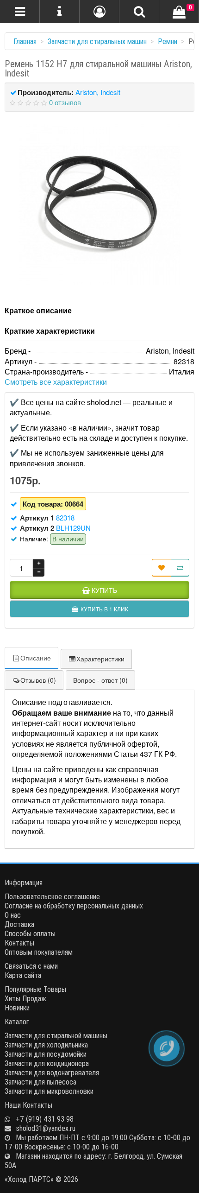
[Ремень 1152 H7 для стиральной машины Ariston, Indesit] (99, 204)
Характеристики (100, 658)
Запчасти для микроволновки (49, 1091)
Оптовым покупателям (39, 952)
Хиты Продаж (25, 998)
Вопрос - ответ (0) (100, 680)
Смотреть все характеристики (56, 381)
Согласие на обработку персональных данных (74, 905)
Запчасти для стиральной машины (56, 1035)
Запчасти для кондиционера (47, 1063)
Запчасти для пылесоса (40, 1081)
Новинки (17, 1007)
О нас (13, 915)
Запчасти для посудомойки (46, 1054)
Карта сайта (23, 975)
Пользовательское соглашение (52, 896)
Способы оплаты (30, 933)
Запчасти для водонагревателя (52, 1072)
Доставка (19, 924)
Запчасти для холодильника (46, 1044)
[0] (179, 12)
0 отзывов (65, 102)
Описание (35, 657)
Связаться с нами (31, 966)
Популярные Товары (35, 989)
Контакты (19, 942)
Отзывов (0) (38, 680)
